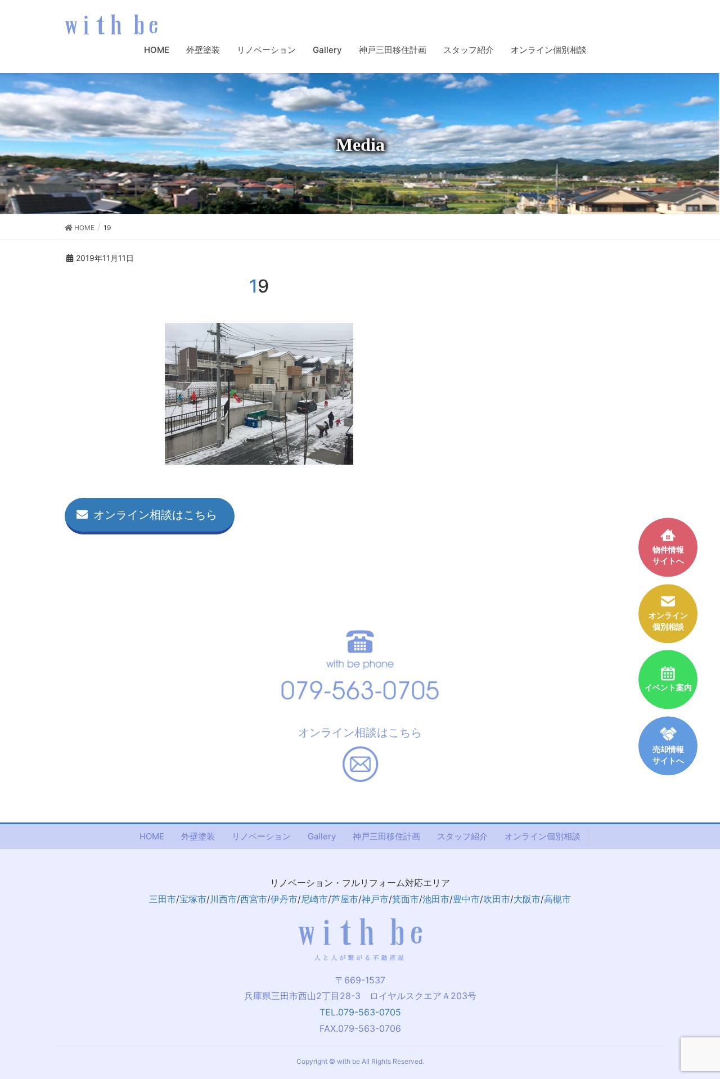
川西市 (223, 899)
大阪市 (527, 899)
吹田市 (496, 899)
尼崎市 (314, 899)
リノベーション (261, 836)
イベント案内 (668, 687)
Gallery (322, 836)
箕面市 (405, 899)
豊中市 (466, 899)
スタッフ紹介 (462, 836)
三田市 (162, 899)
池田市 (435, 899)
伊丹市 (284, 899)
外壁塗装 (198, 836)
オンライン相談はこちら (155, 514)
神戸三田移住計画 (386, 836)
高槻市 (557, 899)
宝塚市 (192, 899)
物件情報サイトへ (668, 555)
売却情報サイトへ (668, 755)
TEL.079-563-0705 (360, 1012)
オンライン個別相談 (542, 836)
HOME (152, 836)
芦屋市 (344, 899)
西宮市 (253, 899)
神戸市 (375, 899)
